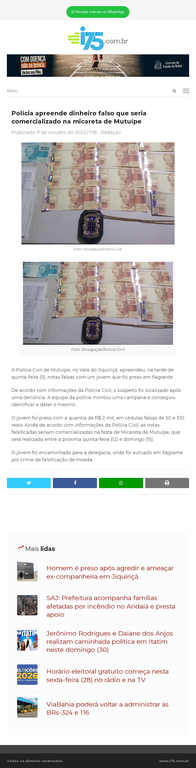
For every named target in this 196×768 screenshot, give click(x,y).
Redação (111, 132)
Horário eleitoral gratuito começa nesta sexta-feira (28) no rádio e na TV (107, 675)
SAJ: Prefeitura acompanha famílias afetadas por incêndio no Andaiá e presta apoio (110, 606)
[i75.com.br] (98, 38)
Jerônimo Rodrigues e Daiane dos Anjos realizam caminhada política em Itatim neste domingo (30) (109, 641)
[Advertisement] (100, 514)
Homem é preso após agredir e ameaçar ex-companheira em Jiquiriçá (110, 572)
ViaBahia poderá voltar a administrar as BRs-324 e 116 (107, 708)
